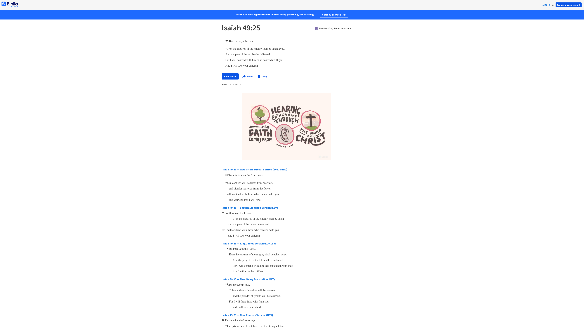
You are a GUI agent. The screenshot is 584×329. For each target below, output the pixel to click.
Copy (264, 76)
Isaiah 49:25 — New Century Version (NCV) (247, 315)
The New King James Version (334, 28)
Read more (230, 76)
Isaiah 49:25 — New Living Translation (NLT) (248, 279)
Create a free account (568, 4)
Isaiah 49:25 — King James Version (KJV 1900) (250, 243)
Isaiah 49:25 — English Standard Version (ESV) (250, 207)
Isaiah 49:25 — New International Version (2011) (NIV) (254, 169)
